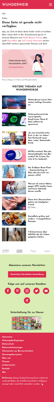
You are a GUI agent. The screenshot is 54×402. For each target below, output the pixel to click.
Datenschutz (8, 344)
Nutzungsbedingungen (13, 340)
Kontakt (6, 369)
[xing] (27, 301)
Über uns (6, 358)
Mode (25, 38)
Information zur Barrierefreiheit (17, 351)
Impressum (7, 337)
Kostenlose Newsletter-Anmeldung (27, 274)
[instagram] (27, 291)
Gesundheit (12, 41)
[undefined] (16, 253)
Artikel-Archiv (8, 365)
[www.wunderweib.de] (15, 4)
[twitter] (36, 291)
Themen (6, 362)
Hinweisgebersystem (12, 355)
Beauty (32, 38)
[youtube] (46, 291)
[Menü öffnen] (50, 4)
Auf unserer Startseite (32, 41)
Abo (4, 372)
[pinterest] (17, 291)
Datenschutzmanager (12, 347)
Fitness (39, 38)
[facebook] (8, 291)
